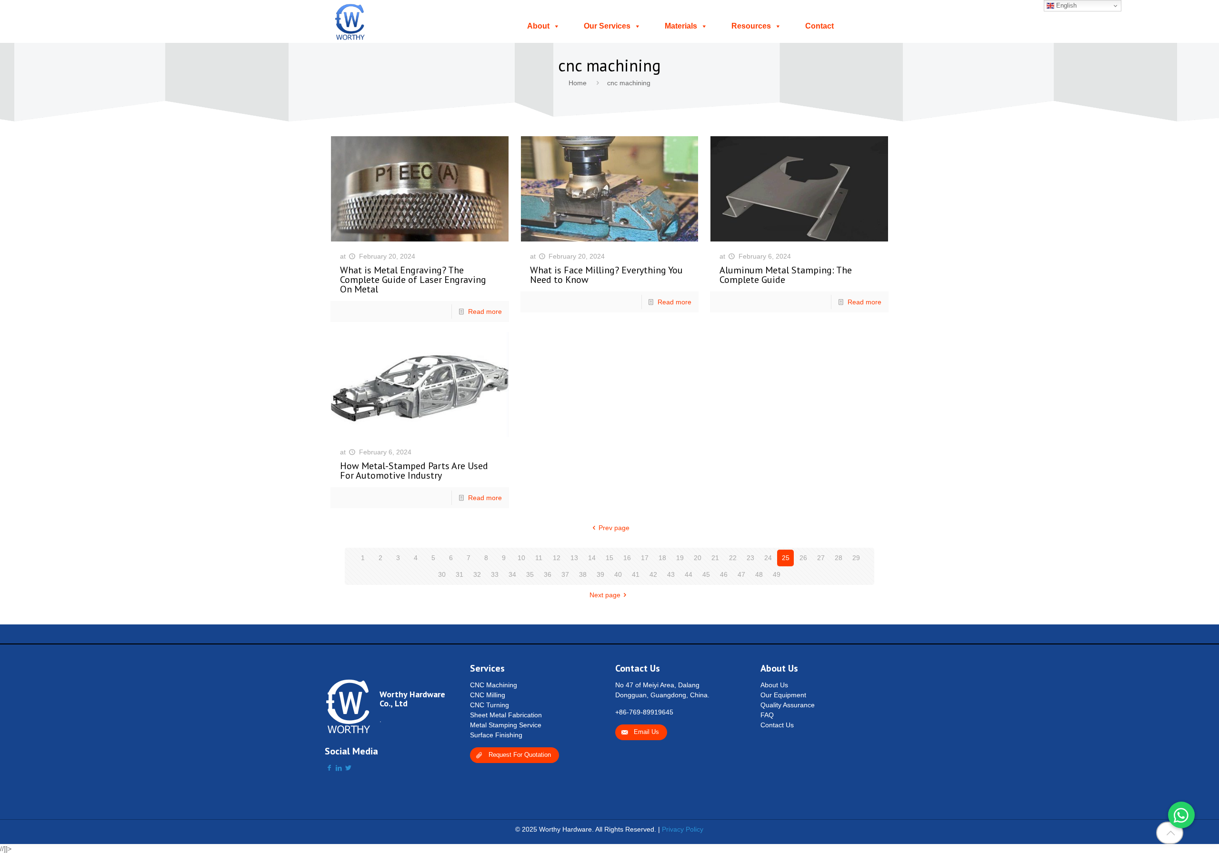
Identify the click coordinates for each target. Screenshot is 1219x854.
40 (618, 574)
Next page (605, 595)
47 (741, 574)
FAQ (767, 715)
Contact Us (777, 725)
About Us (774, 685)
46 (724, 574)
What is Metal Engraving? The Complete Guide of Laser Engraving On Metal (413, 279)
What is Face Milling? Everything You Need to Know (606, 275)
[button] (1181, 815)
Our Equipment (783, 695)
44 (688, 574)
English (1065, 5)
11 (538, 558)
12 (556, 558)
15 (609, 558)
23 (750, 558)
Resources (751, 26)
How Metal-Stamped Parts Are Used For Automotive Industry (414, 471)
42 (653, 574)
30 (442, 574)
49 (776, 574)
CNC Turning (489, 705)
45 (706, 574)
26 (803, 558)
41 (635, 574)
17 (645, 558)
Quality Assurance (787, 705)
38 (583, 574)
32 (477, 574)
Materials (681, 26)
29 (856, 558)
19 (680, 558)
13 (574, 558)
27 (821, 558)
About (538, 26)
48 (759, 574)
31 (459, 574)
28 (838, 558)
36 (547, 574)
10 (521, 558)
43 (671, 574)
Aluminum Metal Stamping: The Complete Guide (785, 275)
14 (592, 558)
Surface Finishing (496, 735)
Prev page (614, 528)
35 (530, 574)
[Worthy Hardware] (350, 21)
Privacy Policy (682, 829)
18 (662, 558)
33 (495, 574)
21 (715, 558)
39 (600, 574)
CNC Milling (487, 695)
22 (733, 558)
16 (627, 558)
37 (565, 574)
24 (768, 558)
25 (785, 558)
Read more (485, 311)
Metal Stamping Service (505, 725)
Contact (819, 26)
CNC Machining (493, 685)
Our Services (607, 26)
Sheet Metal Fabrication (506, 715)
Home (578, 83)
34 (512, 574)
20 (697, 558)
